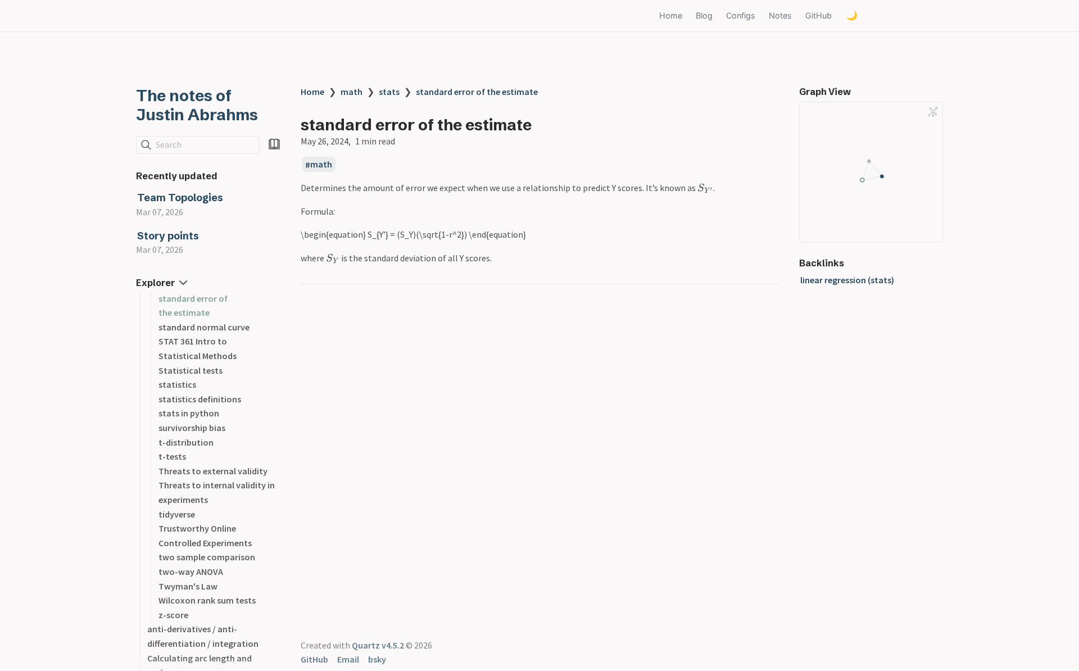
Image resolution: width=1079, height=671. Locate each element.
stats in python (188, 413)
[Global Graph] (933, 112)
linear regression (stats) (847, 279)
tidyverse (176, 514)
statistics (177, 384)
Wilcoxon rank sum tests (207, 600)
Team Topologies (180, 197)
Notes (780, 15)
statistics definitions (199, 399)
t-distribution (186, 442)
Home (670, 15)
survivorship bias (191, 427)
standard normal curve (204, 327)
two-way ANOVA (190, 571)
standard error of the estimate (477, 91)
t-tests (172, 456)
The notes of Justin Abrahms (197, 105)
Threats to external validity (213, 471)
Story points (168, 235)
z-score (173, 614)
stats (389, 91)
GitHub (818, 15)
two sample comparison (206, 557)
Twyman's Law (187, 586)
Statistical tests (190, 370)
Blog (704, 15)
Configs (740, 15)
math (351, 91)
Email (348, 659)
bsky (377, 659)
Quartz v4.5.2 (378, 645)
